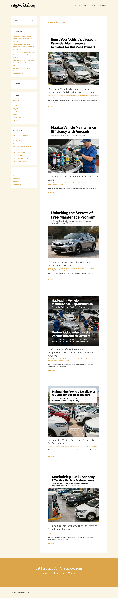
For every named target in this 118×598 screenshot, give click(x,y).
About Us (86, 5)
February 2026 (17, 117)
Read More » (51, 107)
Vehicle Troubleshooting (20, 161)
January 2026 (17, 120)
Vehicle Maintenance (19, 143)
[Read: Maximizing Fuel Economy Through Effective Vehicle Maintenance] (73, 497)
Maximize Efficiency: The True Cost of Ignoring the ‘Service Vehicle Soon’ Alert (24, 62)
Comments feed (17, 181)
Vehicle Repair (17, 149)
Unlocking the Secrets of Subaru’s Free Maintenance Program (69, 263)
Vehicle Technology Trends (20, 158)
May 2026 (16, 109)
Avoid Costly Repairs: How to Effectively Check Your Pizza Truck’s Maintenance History (23, 70)
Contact (94, 5)
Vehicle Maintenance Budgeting (22, 146)
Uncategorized (17, 141)
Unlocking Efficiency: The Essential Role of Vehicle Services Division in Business (23, 38)
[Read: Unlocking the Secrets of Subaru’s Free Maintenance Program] (73, 233)
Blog (80, 5)
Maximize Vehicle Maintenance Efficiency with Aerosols (73, 178)
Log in (15, 175)
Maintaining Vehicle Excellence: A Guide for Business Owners (71, 441)
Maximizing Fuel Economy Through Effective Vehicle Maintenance (72, 527)
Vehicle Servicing (18, 155)
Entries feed (16, 178)
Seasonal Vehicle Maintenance (21, 138)
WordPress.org (17, 184)
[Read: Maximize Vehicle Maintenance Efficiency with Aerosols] (73, 147)
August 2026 (16, 100)
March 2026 (16, 114)
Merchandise (102, 5)
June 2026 (16, 106)
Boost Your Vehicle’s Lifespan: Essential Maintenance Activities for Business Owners (71, 90)
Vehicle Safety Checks (19, 152)
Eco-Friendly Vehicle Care (20, 135)
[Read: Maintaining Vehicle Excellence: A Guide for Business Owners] (73, 411)
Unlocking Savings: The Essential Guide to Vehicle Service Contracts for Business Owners (23, 46)
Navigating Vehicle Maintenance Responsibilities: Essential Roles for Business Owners (72, 352)
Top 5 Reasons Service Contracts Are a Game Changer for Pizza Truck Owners (24, 54)
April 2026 (16, 111)
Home (74, 5)
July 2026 (16, 103)
